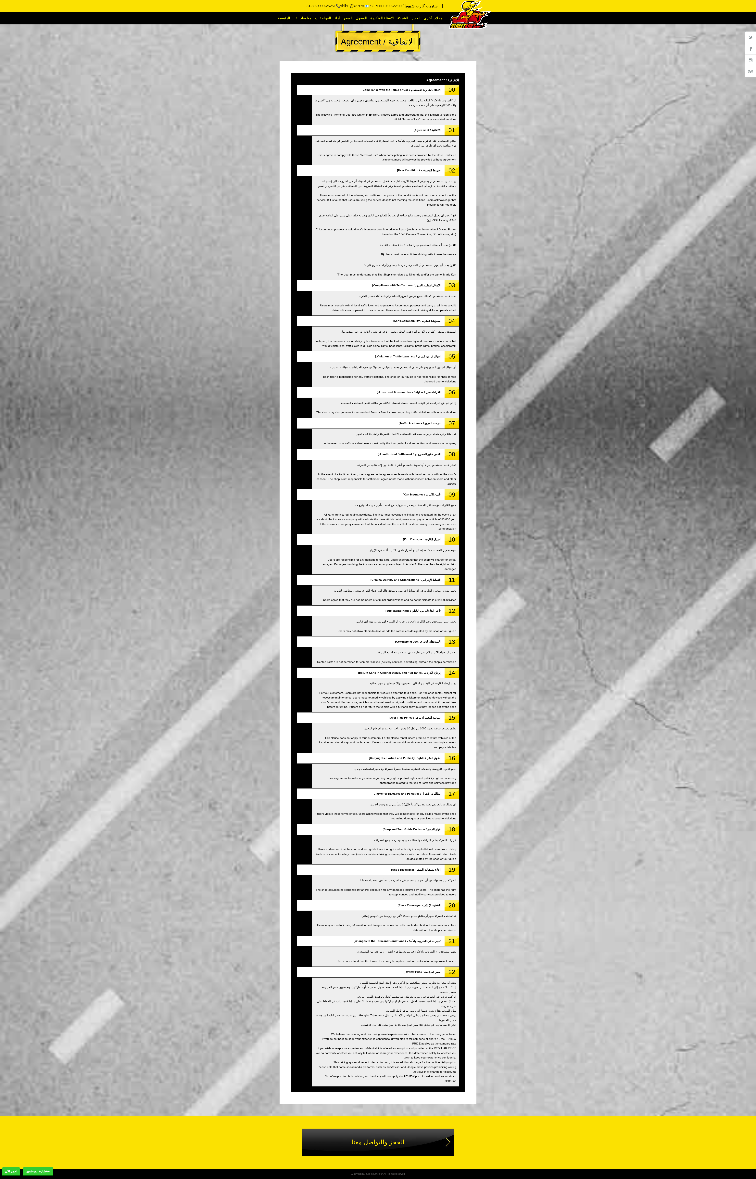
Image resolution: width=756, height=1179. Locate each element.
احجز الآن (11, 1171)
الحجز (416, 18)
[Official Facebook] (750, 48)
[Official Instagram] (750, 60)
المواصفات (323, 18)
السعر (347, 18)
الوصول (361, 18)
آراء (337, 18)
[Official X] (750, 37)
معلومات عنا (303, 18)
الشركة (402, 18)
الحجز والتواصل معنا (378, 1142)
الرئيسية (284, 18)
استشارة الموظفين (38, 1171)
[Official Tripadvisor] (750, 71)
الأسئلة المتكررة (382, 18)
